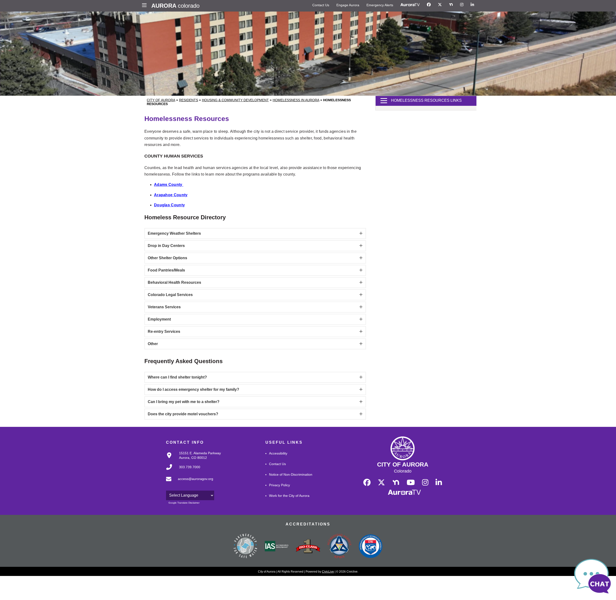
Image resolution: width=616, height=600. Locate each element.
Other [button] (153, 344)
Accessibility (278, 453)
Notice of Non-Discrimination (290, 474)
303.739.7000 (189, 467)
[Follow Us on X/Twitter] (440, 5)
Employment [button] (159, 319)
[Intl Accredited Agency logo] (371, 546)
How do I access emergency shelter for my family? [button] (193, 389)
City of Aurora (161, 100)
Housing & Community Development (235, 100)
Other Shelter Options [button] (167, 258)
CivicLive (328, 571)
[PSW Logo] (245, 547)
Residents (188, 100)
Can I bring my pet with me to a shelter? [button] (183, 402)
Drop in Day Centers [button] (166, 246)
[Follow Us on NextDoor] (451, 5)
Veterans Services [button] (164, 307)
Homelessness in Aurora (296, 100)
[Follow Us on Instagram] (461, 5)
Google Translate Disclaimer (183, 502)
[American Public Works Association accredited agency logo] (339, 546)
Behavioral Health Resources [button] (174, 282)
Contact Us (320, 5)
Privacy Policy (279, 485)
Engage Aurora (347, 5)
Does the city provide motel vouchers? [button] (183, 414)
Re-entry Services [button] (164, 331)
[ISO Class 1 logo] (308, 546)
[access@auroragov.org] (188, 483)
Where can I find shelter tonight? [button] (177, 377)
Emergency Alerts (379, 5)
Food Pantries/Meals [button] (166, 270)
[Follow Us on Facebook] (429, 5)
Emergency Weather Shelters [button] (174, 233)
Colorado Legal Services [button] (170, 295)
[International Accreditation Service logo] (277, 546)
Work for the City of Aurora (289, 496)
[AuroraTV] (410, 5)
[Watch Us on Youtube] (411, 483)
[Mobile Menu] (145, 5)
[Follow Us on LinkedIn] (472, 5)
